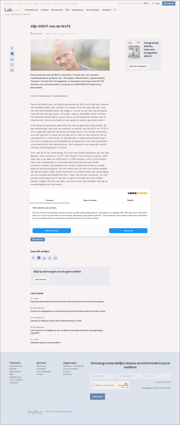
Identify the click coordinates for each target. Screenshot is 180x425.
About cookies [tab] (90, 200)
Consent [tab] (49, 200)
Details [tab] (130, 200)
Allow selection (52, 231)
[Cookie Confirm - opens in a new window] (137, 193)
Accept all (128, 231)
